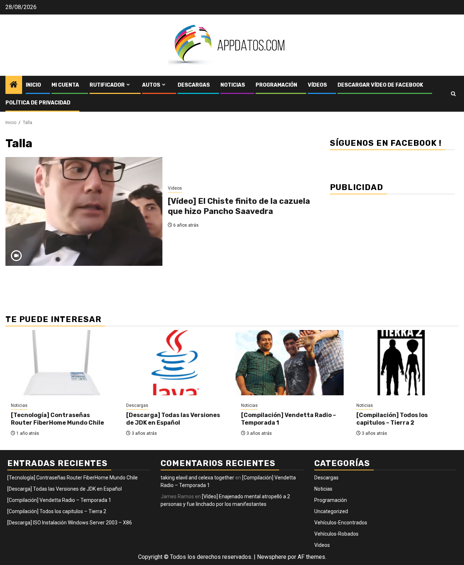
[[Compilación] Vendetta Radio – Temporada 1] (290, 362)
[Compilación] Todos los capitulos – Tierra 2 (392, 419)
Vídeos (317, 85)
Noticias (232, 85)
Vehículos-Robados (336, 534)
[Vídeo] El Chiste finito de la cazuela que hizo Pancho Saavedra (239, 206)
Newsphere (271, 556)
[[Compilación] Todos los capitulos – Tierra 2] (405, 362)
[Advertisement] (392, 250)
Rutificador (107, 85)
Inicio (33, 85)
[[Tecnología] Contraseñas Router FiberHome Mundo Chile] (59, 362)
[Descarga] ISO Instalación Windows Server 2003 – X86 (69, 522)
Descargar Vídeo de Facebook (380, 85)
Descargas (194, 85)
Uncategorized (331, 511)
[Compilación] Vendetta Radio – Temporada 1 (59, 500)
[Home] (14, 85)
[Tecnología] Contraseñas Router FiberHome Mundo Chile (57, 419)
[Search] (453, 94)
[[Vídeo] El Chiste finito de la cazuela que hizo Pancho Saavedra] (83, 211)
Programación (276, 85)
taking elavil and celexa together (197, 478)
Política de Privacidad (37, 103)
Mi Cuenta (65, 85)
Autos (151, 85)
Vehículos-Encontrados (340, 522)
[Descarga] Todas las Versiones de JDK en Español (173, 419)
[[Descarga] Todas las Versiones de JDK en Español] (175, 362)
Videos (175, 188)
